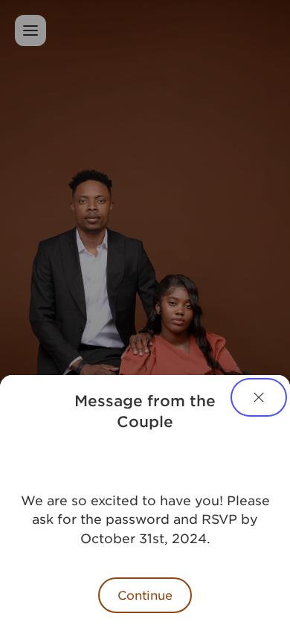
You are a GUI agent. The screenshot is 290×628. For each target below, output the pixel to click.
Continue (145, 594)
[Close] (259, 397)
